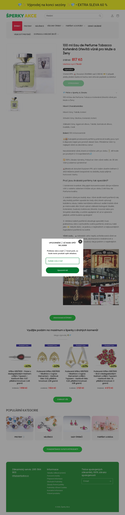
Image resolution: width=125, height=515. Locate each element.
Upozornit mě (62, 270)
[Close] (80, 241)
